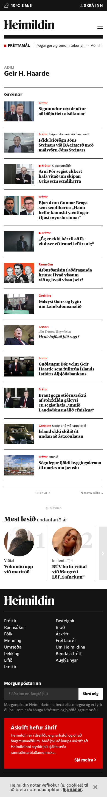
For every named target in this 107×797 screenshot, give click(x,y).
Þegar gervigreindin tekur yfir (61, 45)
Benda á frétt (69, 653)
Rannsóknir (15, 627)
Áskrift (62, 634)
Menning (12, 640)
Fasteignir (65, 620)
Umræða (12, 647)
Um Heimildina (70, 647)
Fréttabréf (66, 640)
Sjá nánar (72, 789)
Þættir (10, 666)
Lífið (8, 660)
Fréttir (10, 620)
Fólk (8, 634)
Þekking (11, 653)
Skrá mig (90, 693)
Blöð (60, 627)
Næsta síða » (91, 493)
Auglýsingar (67, 660)
